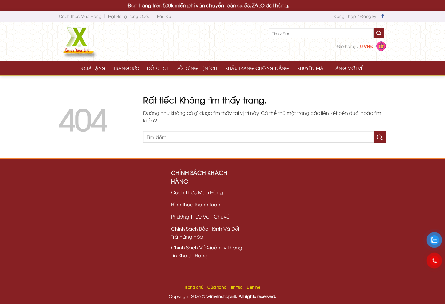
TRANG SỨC (126, 68)
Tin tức (237, 286)
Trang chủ (193, 286)
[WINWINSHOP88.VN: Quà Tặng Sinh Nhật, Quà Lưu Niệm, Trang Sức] (91, 41)
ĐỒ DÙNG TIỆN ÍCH (196, 68)
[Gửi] (379, 33)
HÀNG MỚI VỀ (348, 68)
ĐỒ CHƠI (157, 68)
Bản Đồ (164, 16)
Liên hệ (253, 286)
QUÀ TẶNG (93, 68)
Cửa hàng (216, 286)
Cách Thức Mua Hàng (80, 16)
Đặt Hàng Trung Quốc (129, 16)
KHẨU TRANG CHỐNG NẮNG (257, 68)
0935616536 (304, 5)
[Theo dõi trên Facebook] (383, 16)
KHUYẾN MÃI (311, 68)
